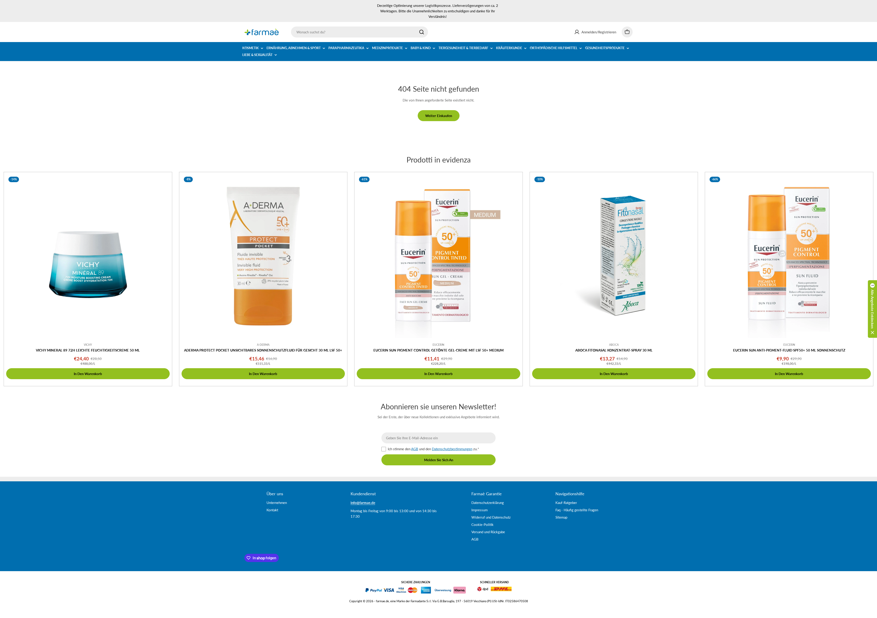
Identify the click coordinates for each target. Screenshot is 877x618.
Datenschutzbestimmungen (452, 449)
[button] (872, 309)
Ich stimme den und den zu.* (433, 449)
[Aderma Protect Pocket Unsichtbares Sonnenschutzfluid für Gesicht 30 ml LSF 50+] (263, 256)
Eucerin (438, 344)
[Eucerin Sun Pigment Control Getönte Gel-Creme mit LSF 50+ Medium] (438, 256)
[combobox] (359, 32)
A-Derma (263, 344)
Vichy (88, 344)
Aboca (614, 344)
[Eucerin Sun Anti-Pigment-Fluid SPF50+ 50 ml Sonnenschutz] (789, 256)
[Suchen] (421, 32)
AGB (414, 449)
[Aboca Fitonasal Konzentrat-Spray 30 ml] (614, 256)
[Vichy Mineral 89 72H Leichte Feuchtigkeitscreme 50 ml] (88, 256)
